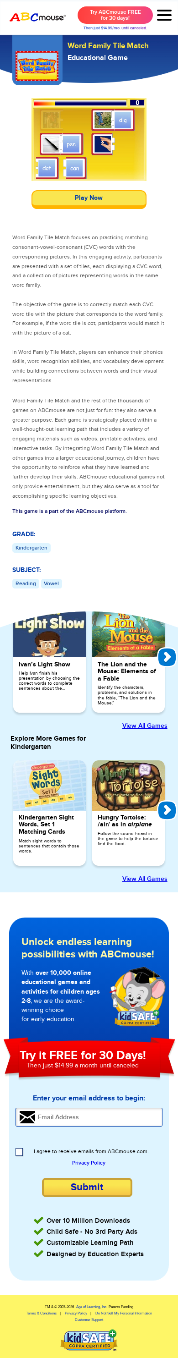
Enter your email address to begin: (89, 1098)
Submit (87, 1187)
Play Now (89, 198)
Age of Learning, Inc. (91, 1307)
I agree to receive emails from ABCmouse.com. (91, 1152)
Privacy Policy (88, 1163)
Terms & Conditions (41, 1313)
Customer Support (89, 1320)
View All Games (145, 726)
